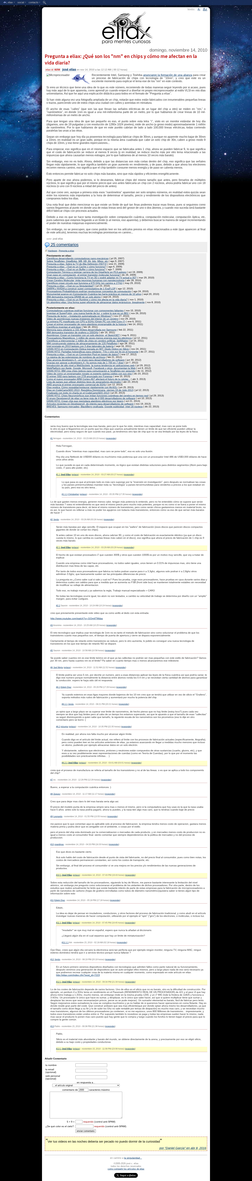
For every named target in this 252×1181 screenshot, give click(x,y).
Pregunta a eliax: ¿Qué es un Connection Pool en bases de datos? (83, 354)
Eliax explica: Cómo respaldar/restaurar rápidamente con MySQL (82, 387)
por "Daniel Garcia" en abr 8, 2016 (182, 1148)
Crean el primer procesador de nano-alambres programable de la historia (86, 324)
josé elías (69, 69)
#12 (52, 959)
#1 (51, 438)
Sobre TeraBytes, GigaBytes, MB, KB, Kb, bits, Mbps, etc (77, 261)
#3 (51, 625)
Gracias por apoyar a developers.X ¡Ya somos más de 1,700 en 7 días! (85, 362)
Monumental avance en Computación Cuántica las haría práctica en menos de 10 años (94, 294)
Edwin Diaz (66, 687)
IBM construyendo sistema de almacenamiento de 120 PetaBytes (82, 343)
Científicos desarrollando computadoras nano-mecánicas (78, 258)
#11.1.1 (65, 942)
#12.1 (58, 982)
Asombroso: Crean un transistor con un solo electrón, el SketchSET (83, 335)
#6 (51, 667)
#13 (52, 1026)
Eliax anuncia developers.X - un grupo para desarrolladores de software (86, 360)
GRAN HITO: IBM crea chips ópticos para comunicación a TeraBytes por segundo (91, 370)
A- (199, 9)
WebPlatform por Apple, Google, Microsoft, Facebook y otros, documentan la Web (91, 368)
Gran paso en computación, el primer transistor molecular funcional (83, 274)
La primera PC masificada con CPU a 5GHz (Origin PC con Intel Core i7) (86, 321)
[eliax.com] (126, 27)
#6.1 (58, 687)
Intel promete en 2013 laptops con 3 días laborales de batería (80, 346)
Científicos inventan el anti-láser (64, 327)
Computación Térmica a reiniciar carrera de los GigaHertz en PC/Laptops (86, 272)
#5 (51, 650)
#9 (51, 816)
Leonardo (57, 816)
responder (111, 438)
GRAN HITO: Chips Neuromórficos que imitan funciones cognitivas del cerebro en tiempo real (97, 395)
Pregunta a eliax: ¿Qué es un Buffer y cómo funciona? (76, 269)
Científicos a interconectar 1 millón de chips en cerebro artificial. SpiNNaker (87, 340)
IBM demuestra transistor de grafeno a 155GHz (72, 332)
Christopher (73, 494)
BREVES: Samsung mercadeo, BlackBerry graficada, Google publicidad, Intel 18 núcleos (95, 406)
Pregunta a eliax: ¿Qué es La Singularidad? (70, 285)
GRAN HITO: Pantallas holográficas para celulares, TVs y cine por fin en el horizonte (92, 351)
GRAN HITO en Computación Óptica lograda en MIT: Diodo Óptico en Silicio (88, 349)
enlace (75, 474)
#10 (52, 844)
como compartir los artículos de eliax (126, 1169)
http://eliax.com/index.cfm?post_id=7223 (78, 975)
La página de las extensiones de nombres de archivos (76, 357)
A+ (205, 9)
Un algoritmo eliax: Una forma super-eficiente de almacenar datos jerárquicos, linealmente (96, 302)
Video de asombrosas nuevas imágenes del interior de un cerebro (82, 318)
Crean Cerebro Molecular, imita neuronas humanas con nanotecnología (85, 280)
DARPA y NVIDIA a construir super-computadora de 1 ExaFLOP (81, 288)
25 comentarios (64, 244)
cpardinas (59, 844)
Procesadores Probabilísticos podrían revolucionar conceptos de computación (89, 291)
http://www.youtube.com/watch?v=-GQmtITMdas (76, 618)
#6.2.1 (65, 763)
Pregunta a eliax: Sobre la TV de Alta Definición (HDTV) (77, 264)
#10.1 (58, 875)
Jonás (56, 519)
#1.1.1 (65, 494)
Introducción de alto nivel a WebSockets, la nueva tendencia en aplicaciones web (91, 365)
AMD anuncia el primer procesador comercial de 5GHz (76, 384)
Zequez (56, 794)
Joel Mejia (58, 667)
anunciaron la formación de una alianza (167, 75)
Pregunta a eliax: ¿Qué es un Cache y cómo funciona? (76, 266)
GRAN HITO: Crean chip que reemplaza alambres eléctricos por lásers (85, 401)
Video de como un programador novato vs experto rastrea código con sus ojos (89, 373)
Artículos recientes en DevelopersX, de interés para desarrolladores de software (90, 403)
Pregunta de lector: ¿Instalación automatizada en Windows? (79, 316)
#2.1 (58, 547)
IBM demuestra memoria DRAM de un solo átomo (74, 296)
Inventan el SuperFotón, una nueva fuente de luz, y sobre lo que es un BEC (88, 313)
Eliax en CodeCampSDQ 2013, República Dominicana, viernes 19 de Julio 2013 (90, 390)
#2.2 (58, 605)
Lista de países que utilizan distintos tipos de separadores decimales (84, 381)
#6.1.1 (65, 704)
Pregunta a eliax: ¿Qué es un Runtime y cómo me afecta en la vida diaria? (87, 299)
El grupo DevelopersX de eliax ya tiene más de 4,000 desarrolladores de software (91, 398)
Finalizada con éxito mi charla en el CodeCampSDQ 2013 (78, 392)
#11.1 (58, 923)
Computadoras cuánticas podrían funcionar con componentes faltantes (85, 310)
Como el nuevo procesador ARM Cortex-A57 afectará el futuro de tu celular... (88, 379)
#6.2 (58, 726)
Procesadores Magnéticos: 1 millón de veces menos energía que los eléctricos (89, 338)
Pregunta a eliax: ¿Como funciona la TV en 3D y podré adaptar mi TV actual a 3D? (92, 277)
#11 (52, 900)
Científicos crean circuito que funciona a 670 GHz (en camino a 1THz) (85, 283)
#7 (51, 780)
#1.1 (58, 474)
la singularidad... (133, 1157)
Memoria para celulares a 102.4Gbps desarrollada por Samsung (82, 329)
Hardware (52, 251)
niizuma (64, 726)
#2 (51, 519)
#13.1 (58, 1049)
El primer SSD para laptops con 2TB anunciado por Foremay (80, 376)
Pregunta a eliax (66, 251)
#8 (51, 794)
